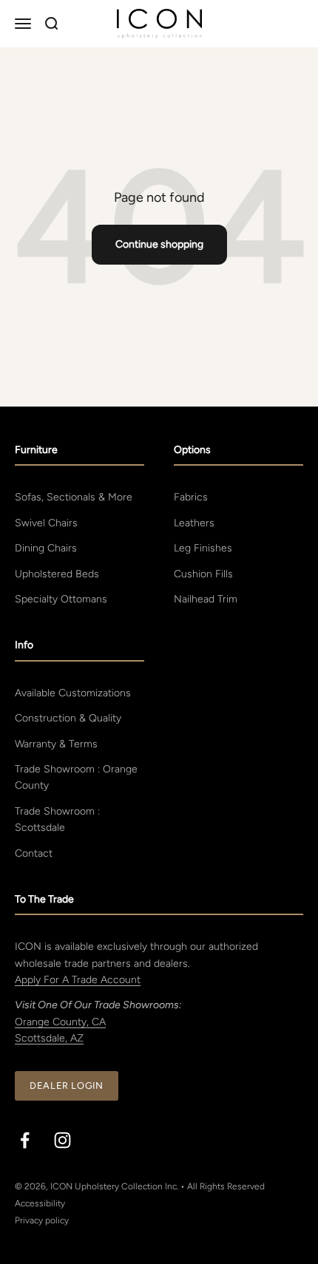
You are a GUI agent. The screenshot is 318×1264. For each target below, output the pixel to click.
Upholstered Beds (57, 574)
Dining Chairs (46, 548)
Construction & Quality (68, 718)
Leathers (194, 523)
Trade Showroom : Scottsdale (57, 819)
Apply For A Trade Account (78, 980)
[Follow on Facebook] (25, 1140)
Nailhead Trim (205, 599)
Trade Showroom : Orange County (76, 777)
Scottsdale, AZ (49, 1038)
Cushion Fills (203, 574)
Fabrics (191, 497)
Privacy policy (42, 1220)
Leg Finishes (203, 548)
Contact (34, 853)
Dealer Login (67, 1085)
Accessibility (40, 1203)
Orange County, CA (60, 1022)
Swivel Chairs (46, 523)
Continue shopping (159, 244)
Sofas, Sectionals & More (73, 497)
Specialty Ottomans (61, 599)
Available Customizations (73, 693)
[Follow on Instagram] (62, 1140)
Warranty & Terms (56, 744)
